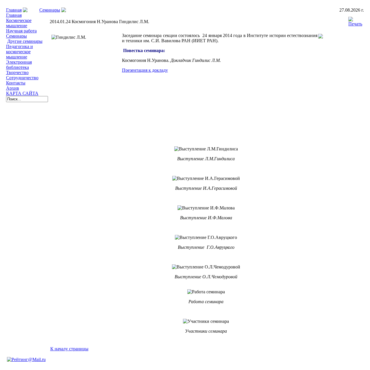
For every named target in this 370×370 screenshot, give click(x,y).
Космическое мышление (19, 23)
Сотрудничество (22, 77)
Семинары (49, 10)
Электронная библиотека (19, 65)
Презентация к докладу (145, 70)
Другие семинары (24, 41)
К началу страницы (69, 348)
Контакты (15, 82)
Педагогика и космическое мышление (19, 51)
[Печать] (355, 20)
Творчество (17, 72)
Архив (12, 88)
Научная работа (21, 30)
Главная (14, 10)
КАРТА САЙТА (22, 93)
